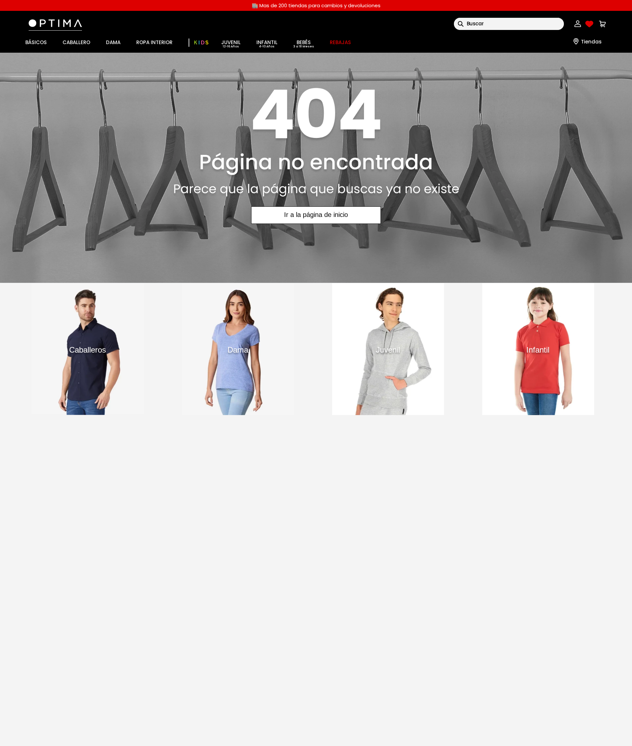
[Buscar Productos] (460, 24)
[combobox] (509, 24)
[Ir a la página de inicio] (316, 167)
